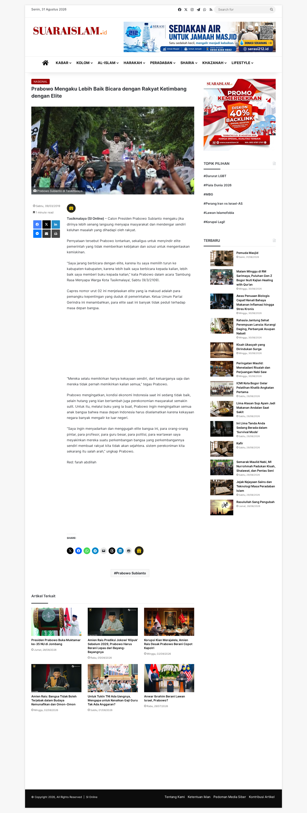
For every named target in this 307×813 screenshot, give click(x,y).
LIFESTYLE (241, 63)
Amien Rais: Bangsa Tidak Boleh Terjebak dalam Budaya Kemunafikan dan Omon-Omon (54, 700)
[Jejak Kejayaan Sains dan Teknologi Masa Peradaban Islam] (221, 487)
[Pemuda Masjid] (221, 258)
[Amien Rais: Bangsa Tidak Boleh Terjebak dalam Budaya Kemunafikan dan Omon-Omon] (56, 678)
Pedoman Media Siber (229, 797)
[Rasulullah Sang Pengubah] (221, 507)
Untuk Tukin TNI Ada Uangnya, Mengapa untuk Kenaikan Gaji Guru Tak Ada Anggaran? (113, 700)
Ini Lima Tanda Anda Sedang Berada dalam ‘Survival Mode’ (251, 427)
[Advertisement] (130, 345)
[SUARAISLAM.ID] (70, 31)
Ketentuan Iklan (199, 797)
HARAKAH (133, 63)
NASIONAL (40, 81)
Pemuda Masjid (247, 253)
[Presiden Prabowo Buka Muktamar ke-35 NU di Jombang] (56, 622)
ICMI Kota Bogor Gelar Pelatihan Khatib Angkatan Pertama (255, 387)
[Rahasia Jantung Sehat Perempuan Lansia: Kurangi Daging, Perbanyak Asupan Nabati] (221, 326)
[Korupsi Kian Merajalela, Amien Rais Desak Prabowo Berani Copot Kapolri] (169, 622)
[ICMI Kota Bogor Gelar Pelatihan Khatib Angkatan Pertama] (221, 389)
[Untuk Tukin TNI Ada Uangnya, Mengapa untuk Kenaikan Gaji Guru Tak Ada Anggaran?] (113, 678)
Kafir (239, 443)
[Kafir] (221, 449)
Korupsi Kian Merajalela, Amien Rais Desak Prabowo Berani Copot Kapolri (168, 644)
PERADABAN (161, 63)
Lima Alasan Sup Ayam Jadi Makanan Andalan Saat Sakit (255, 407)
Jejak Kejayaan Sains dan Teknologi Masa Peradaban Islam (255, 486)
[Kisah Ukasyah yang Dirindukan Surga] (221, 350)
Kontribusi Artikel (262, 797)
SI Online (92, 797)
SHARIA (187, 63)
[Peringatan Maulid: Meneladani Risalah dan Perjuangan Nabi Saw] (221, 369)
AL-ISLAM (106, 63)
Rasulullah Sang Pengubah (255, 502)
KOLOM (83, 63)
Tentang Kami (175, 797)
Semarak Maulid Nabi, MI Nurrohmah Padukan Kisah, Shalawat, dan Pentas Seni (255, 466)
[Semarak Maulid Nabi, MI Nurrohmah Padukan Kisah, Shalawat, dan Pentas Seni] (221, 467)
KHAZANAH (212, 63)
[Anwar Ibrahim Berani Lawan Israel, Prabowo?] (169, 678)
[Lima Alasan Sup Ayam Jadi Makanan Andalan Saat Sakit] (221, 409)
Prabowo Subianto (131, 573)
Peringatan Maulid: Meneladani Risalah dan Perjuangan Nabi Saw (253, 367)
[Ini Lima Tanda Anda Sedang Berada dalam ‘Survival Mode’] (221, 429)
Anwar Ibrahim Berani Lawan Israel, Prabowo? (164, 698)
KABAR (62, 63)
